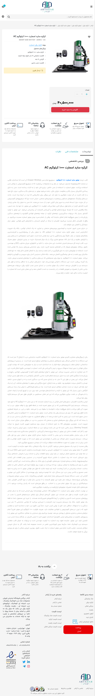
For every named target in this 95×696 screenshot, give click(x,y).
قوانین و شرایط (66, 688)
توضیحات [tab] (86, 151)
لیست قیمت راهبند (54, 623)
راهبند (91, 610)
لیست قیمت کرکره (55, 619)
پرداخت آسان (78, 629)
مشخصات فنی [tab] (71, 151)
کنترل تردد (89, 617)
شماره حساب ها (56, 606)
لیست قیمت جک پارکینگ (52, 616)
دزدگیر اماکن (89, 606)
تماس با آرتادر (57, 602)
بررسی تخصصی (76, 161)
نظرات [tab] (58, 151)
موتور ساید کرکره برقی (63, 26)
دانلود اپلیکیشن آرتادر (85, 622)
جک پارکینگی (88, 599)
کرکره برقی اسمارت (35, 45)
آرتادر (91, 26)
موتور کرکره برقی (76, 26)
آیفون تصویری (88, 614)
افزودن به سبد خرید (70, 109)
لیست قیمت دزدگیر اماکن (52, 627)
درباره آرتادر (57, 599)
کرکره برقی (86, 26)
